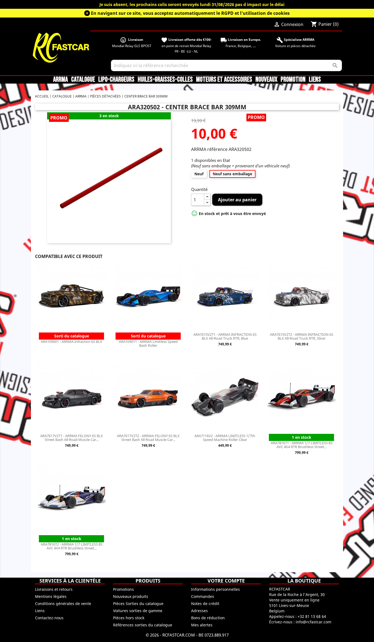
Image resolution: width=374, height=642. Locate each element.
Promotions (123, 589)
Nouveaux (266, 80)
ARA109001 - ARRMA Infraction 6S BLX (71, 341)
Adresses (199, 610)
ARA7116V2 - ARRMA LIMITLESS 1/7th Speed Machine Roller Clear (224, 438)
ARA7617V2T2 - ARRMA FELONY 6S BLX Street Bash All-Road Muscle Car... (148, 438)
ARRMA (60, 80)
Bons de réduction (208, 617)
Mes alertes (201, 624)
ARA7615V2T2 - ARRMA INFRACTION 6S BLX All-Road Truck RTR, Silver (301, 336)
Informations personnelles (215, 589)
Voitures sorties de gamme (137, 610)
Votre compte (226, 580)
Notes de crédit (205, 603)
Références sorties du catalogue (142, 624)
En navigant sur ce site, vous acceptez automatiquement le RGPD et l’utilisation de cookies (190, 13)
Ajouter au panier (237, 200)
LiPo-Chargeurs (116, 80)
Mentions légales (51, 596)
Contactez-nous (49, 617)
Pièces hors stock (128, 617)
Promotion (293, 80)
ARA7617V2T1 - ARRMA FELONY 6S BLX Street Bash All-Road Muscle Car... (71, 438)
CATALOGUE (83, 80)
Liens (315, 80)
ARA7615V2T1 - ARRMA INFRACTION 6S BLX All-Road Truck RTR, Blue (225, 336)
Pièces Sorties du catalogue (138, 603)
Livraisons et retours (54, 589)
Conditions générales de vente (63, 603)
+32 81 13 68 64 (312, 616)
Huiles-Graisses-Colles (165, 80)
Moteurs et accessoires (224, 80)
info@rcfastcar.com (313, 621)
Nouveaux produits (130, 596)
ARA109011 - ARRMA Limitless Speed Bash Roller (148, 343)
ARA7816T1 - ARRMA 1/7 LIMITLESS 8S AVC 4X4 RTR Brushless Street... (301, 445)
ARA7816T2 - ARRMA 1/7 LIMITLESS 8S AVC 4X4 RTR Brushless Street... (71, 546)
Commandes (202, 596)
